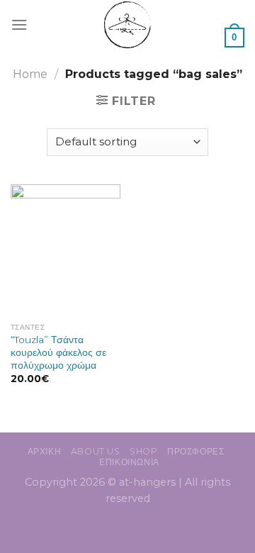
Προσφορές (196, 451)
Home (30, 74)
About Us (95, 451)
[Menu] (19, 24)
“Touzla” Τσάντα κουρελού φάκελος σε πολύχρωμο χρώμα (58, 352)
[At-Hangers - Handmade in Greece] (128, 25)
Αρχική (45, 451)
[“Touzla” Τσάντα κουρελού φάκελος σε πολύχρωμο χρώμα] (65, 250)
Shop (143, 451)
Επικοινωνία (129, 462)
